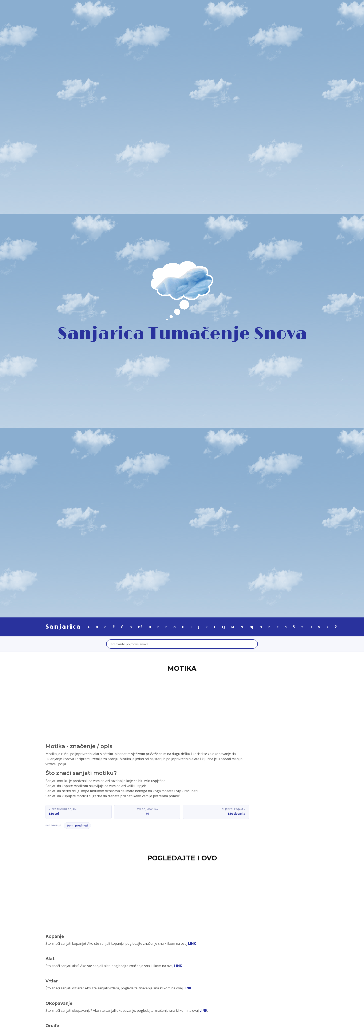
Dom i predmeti (77, 825)
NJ (251, 627)
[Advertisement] (182, 705)
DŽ (140, 627)
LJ (223, 627)
